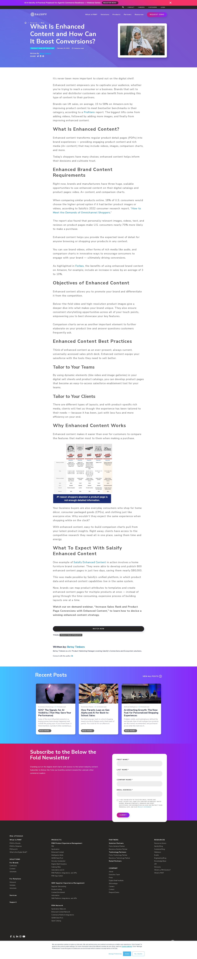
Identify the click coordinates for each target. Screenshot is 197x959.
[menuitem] (76, 843)
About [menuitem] (111, 872)
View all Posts (150, 676)
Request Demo (157, 15)
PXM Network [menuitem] (57, 905)
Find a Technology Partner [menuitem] (118, 855)
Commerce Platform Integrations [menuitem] (62, 915)
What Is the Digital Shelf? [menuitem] (18, 852)
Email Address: (125, 790)
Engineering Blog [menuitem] (160, 858)
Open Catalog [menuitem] (56, 921)
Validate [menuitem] (12, 885)
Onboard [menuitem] (13, 882)
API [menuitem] (155, 864)
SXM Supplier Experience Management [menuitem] (68, 883)
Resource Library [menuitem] (160, 843)
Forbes (79, 266)
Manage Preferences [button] (115, 954)
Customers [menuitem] (152, 7)
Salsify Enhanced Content (90, 562)
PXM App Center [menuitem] (57, 876)
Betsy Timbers (45, 53)
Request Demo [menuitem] (114, 892)
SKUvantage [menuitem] (113, 884)
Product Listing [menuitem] (56, 889)
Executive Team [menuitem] (114, 875)
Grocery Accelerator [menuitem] (58, 861)
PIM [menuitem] (52, 846)
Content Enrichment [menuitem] (58, 892)
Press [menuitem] (111, 878)
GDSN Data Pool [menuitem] (57, 858)
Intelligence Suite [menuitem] (57, 855)
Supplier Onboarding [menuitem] (58, 886)
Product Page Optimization (42, 48)
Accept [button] (127, 954)
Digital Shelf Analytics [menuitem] (59, 864)
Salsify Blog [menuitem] (158, 846)
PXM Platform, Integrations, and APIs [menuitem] (64, 873)
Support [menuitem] (13, 902)
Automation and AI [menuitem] (57, 870)
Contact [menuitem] (131, 7)
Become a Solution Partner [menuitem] (118, 849)
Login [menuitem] (163, 7)
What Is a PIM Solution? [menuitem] (162, 870)
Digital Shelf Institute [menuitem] (116, 881)
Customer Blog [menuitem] (159, 849)
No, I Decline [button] (138, 954)
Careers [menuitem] (141, 7)
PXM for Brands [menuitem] (15, 843)
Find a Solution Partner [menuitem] (117, 846)
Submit (123, 815)
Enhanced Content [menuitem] (57, 852)
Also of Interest (16, 836)
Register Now (109, 3)
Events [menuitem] (156, 855)
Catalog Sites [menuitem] (56, 867)
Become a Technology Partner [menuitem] (119, 858)
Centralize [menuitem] (13, 866)
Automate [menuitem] (13, 872)
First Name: (123, 759)
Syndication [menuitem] (55, 849)
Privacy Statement (144, 807)
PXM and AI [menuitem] (14, 849)
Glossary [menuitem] (157, 867)
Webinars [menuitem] (157, 852)
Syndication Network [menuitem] (58, 909)
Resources (33, 22)
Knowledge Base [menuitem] (160, 861)
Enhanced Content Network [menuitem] (60, 912)
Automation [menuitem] (55, 895)
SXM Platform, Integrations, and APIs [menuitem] (64, 898)
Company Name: (125, 780)
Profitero (89, 112)
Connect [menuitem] (12, 869)
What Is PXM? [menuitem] (16, 840)
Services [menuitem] (13, 895)
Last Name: (123, 770)
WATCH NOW (98, 629)
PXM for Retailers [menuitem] (16, 846)
